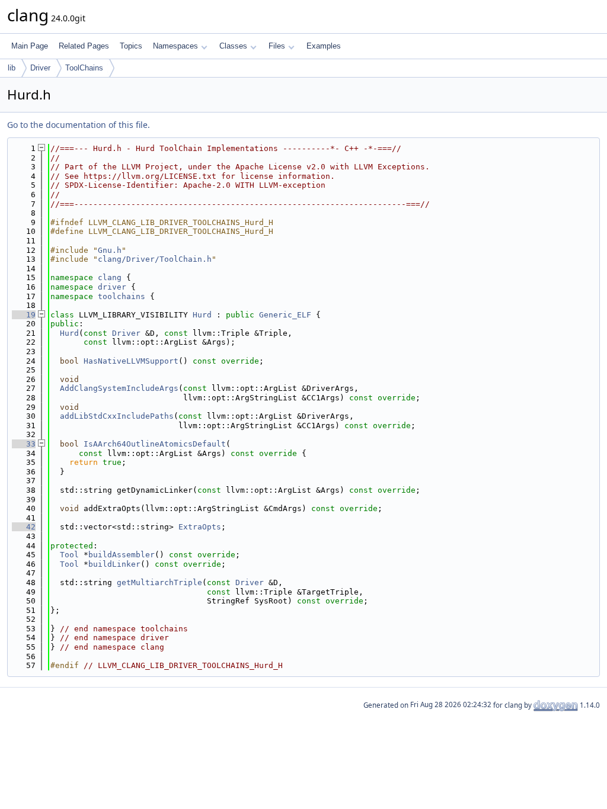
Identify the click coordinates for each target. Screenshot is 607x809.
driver (112, 286)
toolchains (121, 296)
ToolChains (84, 67)
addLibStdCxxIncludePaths (117, 416)
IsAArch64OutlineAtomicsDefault (155, 443)
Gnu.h (110, 250)
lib (11, 67)
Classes (233, 45)
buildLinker (114, 564)
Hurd (202, 314)
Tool (69, 554)
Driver (40, 67)
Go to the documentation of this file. (78, 124)
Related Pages (84, 45)
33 (24, 443)
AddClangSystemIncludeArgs (119, 388)
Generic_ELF (285, 314)
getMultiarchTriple (159, 582)
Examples (323, 45)
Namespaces (175, 45)
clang (110, 277)
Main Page (29, 45)
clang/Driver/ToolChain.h (155, 259)
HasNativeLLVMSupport (131, 361)
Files (277, 45)
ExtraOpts (199, 526)
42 (24, 526)
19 (24, 314)
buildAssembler (121, 554)
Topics (131, 45)
